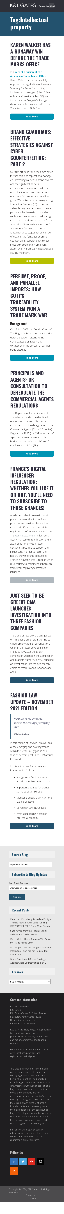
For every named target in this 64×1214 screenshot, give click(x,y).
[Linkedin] (14, 1161)
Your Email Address (18, 883)
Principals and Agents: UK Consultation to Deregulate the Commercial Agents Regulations (32, 389)
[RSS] (14, 1171)
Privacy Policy (32, 1195)
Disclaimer (32, 1198)
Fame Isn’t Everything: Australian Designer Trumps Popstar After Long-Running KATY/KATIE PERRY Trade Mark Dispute (31, 923)
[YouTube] (31, 1161)
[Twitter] (23, 1161)
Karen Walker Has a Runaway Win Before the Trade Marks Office (30, 54)
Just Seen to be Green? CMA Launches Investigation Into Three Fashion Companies (30, 611)
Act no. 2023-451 (25, 535)
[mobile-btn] (51, 5)
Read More (32, 116)
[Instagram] (40, 1161)
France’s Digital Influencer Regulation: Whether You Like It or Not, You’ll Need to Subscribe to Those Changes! (32, 488)
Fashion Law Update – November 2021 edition (31, 702)
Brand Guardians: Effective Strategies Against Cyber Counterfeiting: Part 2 (31, 148)
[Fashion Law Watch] (32, 5)
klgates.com (34, 1056)
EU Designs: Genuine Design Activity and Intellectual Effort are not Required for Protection (30, 951)
